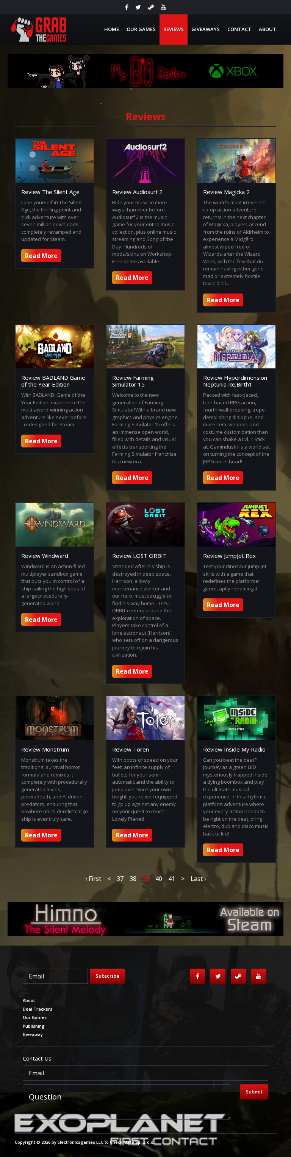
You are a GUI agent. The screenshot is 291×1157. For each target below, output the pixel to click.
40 (158, 878)
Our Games (141, 29)
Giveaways (205, 29)
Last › (198, 878)
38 (133, 878)
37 (120, 878)
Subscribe (107, 975)
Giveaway (33, 1034)
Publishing (34, 1026)
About (267, 29)
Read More (41, 256)
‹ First (93, 878)
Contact (239, 29)
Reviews (173, 29)
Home (111, 29)
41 (171, 878)
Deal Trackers (37, 1009)
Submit (254, 1091)
